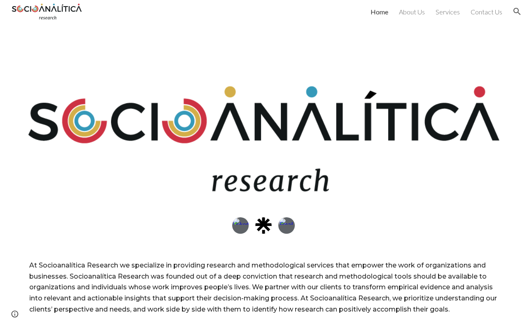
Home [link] (379, 12)
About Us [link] (412, 12)
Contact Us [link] (486, 12)
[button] (517, 11)
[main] (263, 287)
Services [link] (448, 12)
